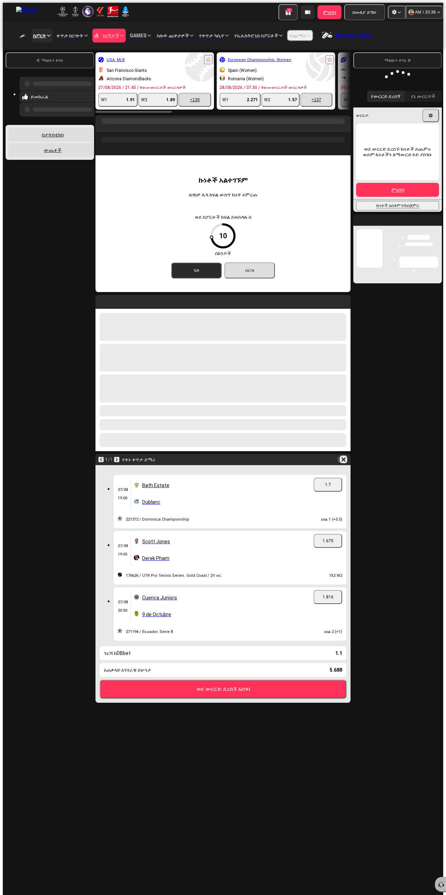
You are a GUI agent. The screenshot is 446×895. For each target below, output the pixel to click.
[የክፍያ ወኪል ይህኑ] (308, 12)
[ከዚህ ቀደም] (25, 459)
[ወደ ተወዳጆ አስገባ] (132, 59)
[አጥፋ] (343, 459)
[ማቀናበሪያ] (396, 12)
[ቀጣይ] (41, 459)
